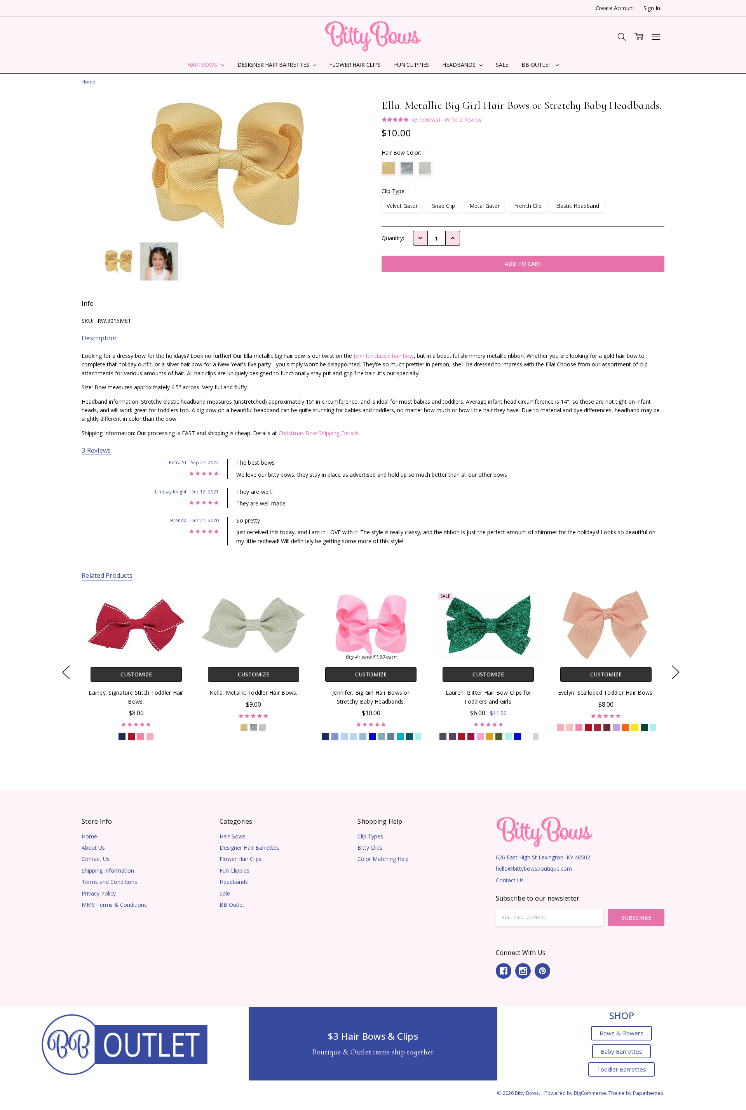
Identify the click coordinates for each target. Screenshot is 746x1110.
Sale (502, 64)
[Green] (499, 736)
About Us (93, 847)
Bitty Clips (369, 847)
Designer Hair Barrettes (274, 64)
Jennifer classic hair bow (384, 355)
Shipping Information (108, 870)
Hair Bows (203, 64)
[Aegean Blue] (390, 736)
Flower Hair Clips (355, 64)
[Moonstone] (569, 727)
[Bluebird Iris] (334, 736)
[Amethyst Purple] (452, 736)
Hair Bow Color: (404, 152)
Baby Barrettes (621, 1051)
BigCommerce (590, 1092)
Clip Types (370, 836)
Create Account (615, 8)
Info (88, 304)
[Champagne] (262, 727)
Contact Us (96, 859)
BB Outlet (537, 64)
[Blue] (353, 736)
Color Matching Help (383, 859)
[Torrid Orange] (625, 727)
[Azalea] (471, 736)
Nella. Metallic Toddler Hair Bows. (253, 692)
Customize (136, 674)
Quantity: (393, 238)
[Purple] (443, 736)
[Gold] (244, 727)
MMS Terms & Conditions (114, 904)
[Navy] (122, 736)
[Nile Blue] (381, 736)
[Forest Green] (644, 727)
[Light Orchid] (616, 727)
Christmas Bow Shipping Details (319, 433)
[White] (527, 736)
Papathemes (648, 1092)
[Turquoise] (400, 736)
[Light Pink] (560, 727)
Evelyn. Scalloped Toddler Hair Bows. (606, 692)
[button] (124, 1044)
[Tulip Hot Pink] (480, 736)
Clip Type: (396, 191)
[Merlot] (607, 727)
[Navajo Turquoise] (418, 736)
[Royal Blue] (372, 736)
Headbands (459, 64)
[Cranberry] (597, 727)
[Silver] (253, 727)
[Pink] (150, 736)
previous (66, 672)
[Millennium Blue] (344, 736)
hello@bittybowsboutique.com (534, 868)
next (676, 672)
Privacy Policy (99, 893)
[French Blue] (362, 736)
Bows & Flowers (621, 1033)
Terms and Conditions (109, 881)
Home (89, 836)
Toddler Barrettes (621, 1069)
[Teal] (409, 736)
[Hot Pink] (140, 736)
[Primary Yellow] (635, 727)
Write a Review (463, 120)
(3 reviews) (426, 120)
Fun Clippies (411, 64)
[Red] (131, 736)
